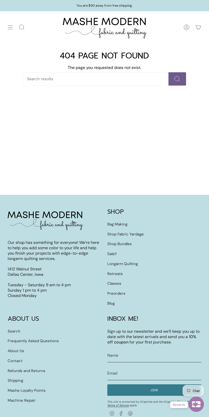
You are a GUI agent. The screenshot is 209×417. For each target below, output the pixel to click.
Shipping (15, 380)
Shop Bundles (119, 243)
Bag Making (117, 224)
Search (14, 331)
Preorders (116, 293)
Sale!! (112, 253)
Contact (15, 360)
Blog (111, 303)
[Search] (177, 79)
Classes (114, 283)
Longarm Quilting (122, 263)
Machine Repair (22, 400)
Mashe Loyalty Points (27, 390)
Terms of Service (118, 405)
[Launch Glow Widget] (196, 404)
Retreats (115, 273)
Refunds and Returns (26, 370)
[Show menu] (10, 27)
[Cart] (198, 27)
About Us (16, 350)
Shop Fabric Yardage (125, 234)
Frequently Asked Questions (33, 340)
